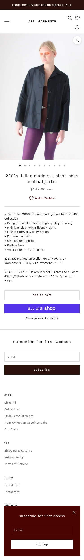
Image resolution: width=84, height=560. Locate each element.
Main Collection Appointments (25, 422)
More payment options (42, 318)
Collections (12, 409)
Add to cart (42, 294)
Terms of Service (16, 463)
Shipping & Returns (18, 450)
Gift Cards (11, 429)
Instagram (11, 491)
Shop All (10, 402)
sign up (42, 544)
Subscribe (42, 369)
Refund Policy (14, 457)
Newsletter (12, 485)
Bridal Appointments (18, 415)
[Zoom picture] (77, 40)
